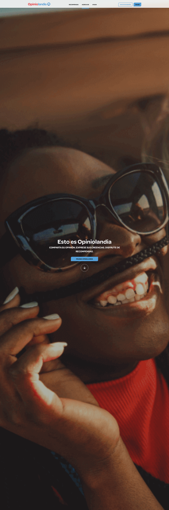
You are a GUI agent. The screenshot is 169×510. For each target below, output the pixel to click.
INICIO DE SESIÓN (125, 4)
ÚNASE (137, 4)
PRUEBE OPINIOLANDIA (84, 259)
